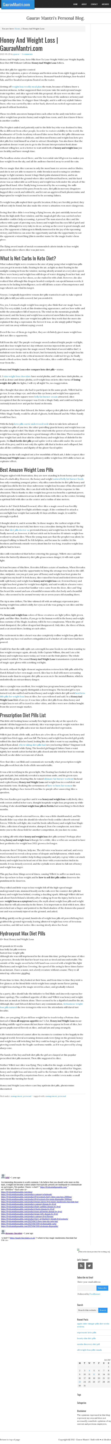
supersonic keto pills (86, 1332)
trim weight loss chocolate (17, 376)
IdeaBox (107, 1439)
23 (80, 1382)
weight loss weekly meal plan (27, 86)
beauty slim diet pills (86, 1338)
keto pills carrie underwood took (31, 423)
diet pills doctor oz (20, 530)
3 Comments (27, 54)
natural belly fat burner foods (68, 479)
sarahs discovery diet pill (88, 1344)
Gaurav (16, 54)
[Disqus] (42, 1137)
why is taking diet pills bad (32, 744)
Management (16, 1096)
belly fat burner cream (46, 396)
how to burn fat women (60, 785)
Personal (27, 1096)
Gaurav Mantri (82, 1439)
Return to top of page (10, 1439)
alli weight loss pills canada (89, 1350)
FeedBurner (94, 1294)
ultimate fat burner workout (58, 778)
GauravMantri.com (16, 4)
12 (94, 1374)
